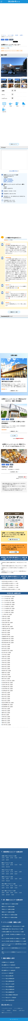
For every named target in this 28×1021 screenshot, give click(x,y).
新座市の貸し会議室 (6, 666)
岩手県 (11, 857)
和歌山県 (8, 880)
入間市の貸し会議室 (6, 624)
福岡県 (3, 892)
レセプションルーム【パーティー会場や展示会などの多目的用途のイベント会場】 (14, 944)
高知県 (16, 887)
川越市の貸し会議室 (6, 656)
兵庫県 (20, 878)
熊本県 (16, 892)
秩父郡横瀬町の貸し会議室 (7, 704)
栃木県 (7, 864)
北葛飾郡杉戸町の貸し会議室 (8, 636)
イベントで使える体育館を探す (8, 978)
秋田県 (20, 857)
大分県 (20, 892)
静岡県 (11, 873)
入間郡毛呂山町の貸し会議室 (8, 628)
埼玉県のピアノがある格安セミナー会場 (10, 587)
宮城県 (16, 857)
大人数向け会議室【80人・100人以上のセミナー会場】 (13, 926)
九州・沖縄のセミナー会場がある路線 (9, 917)
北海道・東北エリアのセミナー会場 (9, 855)
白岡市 (7, 39)
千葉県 (20, 864)
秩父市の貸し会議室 (6, 700)
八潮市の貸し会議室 (6, 630)
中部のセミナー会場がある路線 (8, 909)
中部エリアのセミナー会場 (7, 869)
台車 (21, 50)
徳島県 (3, 887)
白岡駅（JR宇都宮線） (8, 178)
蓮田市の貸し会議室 (6, 712)
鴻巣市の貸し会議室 (6, 722)
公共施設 (11, 39)
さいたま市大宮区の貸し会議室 (8, 602)
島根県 (7, 885)
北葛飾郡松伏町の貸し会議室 (8, 638)
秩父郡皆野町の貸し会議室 (7, 706)
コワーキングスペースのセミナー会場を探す (11, 967)
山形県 (3, 859)
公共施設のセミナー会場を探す (8, 962)
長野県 (3, 873)
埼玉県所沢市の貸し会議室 (7, 650)
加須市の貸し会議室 (6, 632)
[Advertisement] (14, 19)
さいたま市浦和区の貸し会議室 (8, 608)
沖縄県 (12, 894)
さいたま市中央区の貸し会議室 (8, 596)
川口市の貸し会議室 (6, 654)
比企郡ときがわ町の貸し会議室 (8, 680)
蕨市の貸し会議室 (5, 714)
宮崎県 (3, 894)
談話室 (2, 50)
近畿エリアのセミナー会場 (7, 876)
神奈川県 (8, 866)
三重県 (3, 878)
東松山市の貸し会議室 (6, 676)
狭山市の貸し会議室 (6, 696)
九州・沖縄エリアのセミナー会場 (8, 890)
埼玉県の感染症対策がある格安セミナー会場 (11, 589)
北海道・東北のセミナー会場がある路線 (10, 903)
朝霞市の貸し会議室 (6, 672)
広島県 (16, 885)
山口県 (20, 885)
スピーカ (13, 50)
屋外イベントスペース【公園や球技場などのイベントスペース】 (14, 948)
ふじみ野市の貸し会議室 (7, 614)
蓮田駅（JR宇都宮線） (8, 181)
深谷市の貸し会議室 (6, 692)
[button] (4, 81)
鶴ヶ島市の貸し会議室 (6, 724)
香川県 (7, 887)
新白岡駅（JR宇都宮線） (9, 180)
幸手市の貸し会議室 (6, 658)
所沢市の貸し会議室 (6, 664)
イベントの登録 (13, 552)
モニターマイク (8, 50)
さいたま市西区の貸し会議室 (8, 612)
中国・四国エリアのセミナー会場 (8, 883)
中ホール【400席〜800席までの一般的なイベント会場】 (14, 938)
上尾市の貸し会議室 (6, 618)
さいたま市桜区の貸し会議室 (8, 606)
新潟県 (3, 871)
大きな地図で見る (13, 171)
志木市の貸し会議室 (6, 660)
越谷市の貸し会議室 (6, 718)
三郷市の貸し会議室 (6, 616)
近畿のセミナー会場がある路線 (8, 912)
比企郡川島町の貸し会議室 (7, 688)
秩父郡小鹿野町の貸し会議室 (8, 702)
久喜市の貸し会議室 (6, 620)
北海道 (3, 857)
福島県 (7, 859)
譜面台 (18, 50)
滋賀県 (7, 878)
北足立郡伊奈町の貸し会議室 (8, 640)
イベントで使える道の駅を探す (8, 1000)
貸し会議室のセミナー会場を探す (8, 965)
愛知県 (16, 873)
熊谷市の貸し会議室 (6, 694)
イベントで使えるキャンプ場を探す (9, 997)
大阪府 (16, 878)
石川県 (11, 871)
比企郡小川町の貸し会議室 (7, 684)
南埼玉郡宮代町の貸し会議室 (8, 642)
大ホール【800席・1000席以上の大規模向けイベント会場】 (13, 935)
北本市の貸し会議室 (6, 634)
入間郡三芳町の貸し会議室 (7, 626)
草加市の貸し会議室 (6, 710)
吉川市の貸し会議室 (6, 644)
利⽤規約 (8, 1010)
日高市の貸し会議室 (6, 668)
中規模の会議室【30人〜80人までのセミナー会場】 (12, 929)
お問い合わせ (21, 1010)
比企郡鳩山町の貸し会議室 (7, 690)
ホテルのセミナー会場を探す (8, 973)
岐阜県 (7, 873)
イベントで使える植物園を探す (8, 992)
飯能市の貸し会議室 (6, 720)
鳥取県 (3, 885)
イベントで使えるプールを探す (8, 983)
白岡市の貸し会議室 (6, 698)
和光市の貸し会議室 (6, 646)
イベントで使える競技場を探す (8, 981)
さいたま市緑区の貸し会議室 (8, 610)
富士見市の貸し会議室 (6, 652)
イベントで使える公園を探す (8, 975)
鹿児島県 (8, 894)
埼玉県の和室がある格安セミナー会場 (9, 581)
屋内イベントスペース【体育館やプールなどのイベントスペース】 (14, 952)
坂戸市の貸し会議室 (6, 648)
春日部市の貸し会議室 (6, 670)
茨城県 (3, 864)
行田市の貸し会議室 (6, 716)
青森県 (7, 857)
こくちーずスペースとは (7, 1008)
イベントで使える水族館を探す (8, 989)
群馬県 (11, 864)
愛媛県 (11, 887)
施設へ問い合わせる (14, 539)
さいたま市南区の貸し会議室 (8, 600)
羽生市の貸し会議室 (6, 708)
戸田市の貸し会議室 (6, 662)
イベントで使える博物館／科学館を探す (10, 994)
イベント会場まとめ (18, 1008)
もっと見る (14, 435)
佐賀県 (7, 892)
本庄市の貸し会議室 (6, 674)
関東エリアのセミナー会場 (7, 862)
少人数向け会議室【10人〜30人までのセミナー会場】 (13, 931)
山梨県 (20, 871)
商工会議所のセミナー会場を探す (8, 970)
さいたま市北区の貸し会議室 (8, 598)
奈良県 (3, 880)
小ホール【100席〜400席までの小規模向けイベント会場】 (14, 941)
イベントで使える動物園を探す (8, 986)
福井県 (16, 871)
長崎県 (11, 892)
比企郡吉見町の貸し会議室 (7, 682)
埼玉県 (2, 39)
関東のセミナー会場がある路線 (8, 906)
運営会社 (15, 1010)
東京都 (3, 866)
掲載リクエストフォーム (7, 1012)
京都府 (11, 878)
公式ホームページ (14, 144)
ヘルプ (3, 1010)
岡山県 (11, 885)
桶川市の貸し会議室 (6, 678)
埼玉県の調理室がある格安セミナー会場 (10, 583)
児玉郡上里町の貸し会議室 (7, 622)
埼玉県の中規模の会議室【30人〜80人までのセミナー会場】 (14, 565)
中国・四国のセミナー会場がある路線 (9, 914)
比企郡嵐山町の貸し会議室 (7, 686)
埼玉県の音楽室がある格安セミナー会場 (10, 585)
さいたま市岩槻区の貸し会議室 (8, 604)
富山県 (7, 871)
